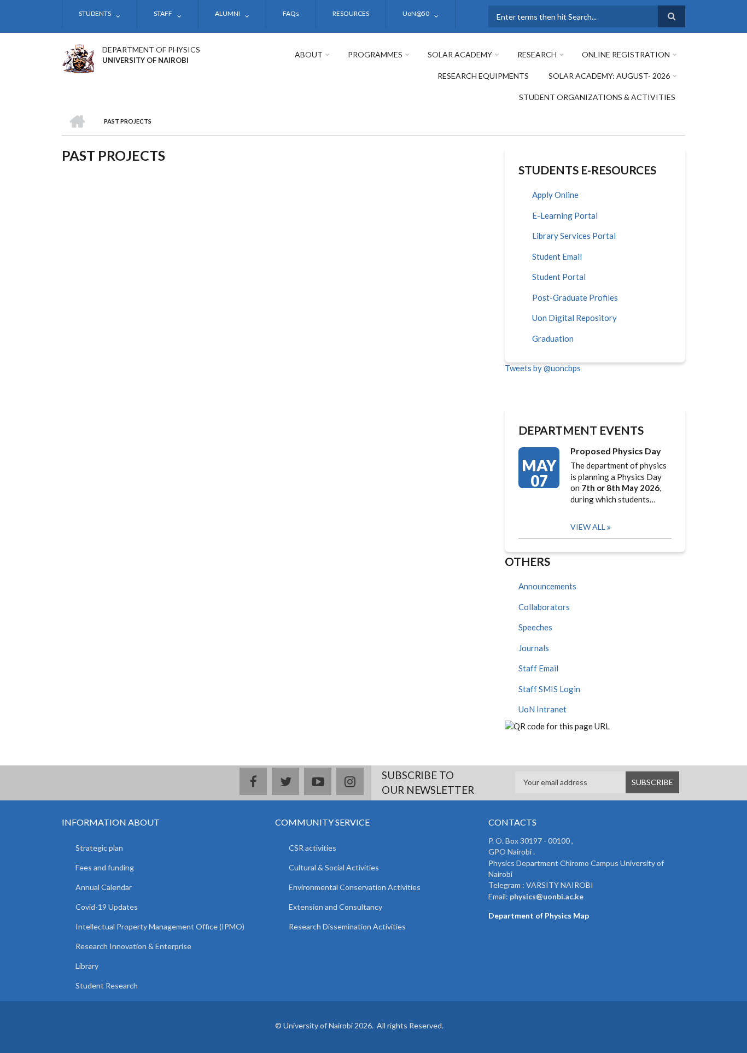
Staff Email (538, 668)
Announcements (547, 586)
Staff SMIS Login (549, 689)
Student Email (557, 256)
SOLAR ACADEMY (460, 54)
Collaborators (544, 607)
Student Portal (559, 277)
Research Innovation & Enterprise (133, 946)
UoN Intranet (542, 709)
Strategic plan (99, 847)
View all (587, 526)
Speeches (535, 627)
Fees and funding (104, 867)
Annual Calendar (103, 887)
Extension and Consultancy (335, 906)
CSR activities (312, 847)
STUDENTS (95, 13)
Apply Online (555, 195)
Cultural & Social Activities (334, 867)
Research (537, 54)
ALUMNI (227, 13)
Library (86, 965)
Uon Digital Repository (574, 318)
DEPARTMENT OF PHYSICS (151, 49)
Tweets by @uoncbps (543, 368)
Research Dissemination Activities (347, 926)
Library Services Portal (574, 236)
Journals (533, 648)
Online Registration (626, 54)
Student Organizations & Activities (597, 97)
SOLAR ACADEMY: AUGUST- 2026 (609, 75)
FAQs (291, 13)
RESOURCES (350, 13)
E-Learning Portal (565, 215)
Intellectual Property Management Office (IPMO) (159, 926)
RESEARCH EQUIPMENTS (483, 75)
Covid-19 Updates (106, 906)
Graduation (553, 338)
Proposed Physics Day (615, 451)
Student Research (106, 985)
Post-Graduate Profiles (575, 297)
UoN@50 (415, 13)
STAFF (163, 13)
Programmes (375, 54)
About (309, 54)
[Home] (78, 57)
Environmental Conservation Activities (355, 887)
